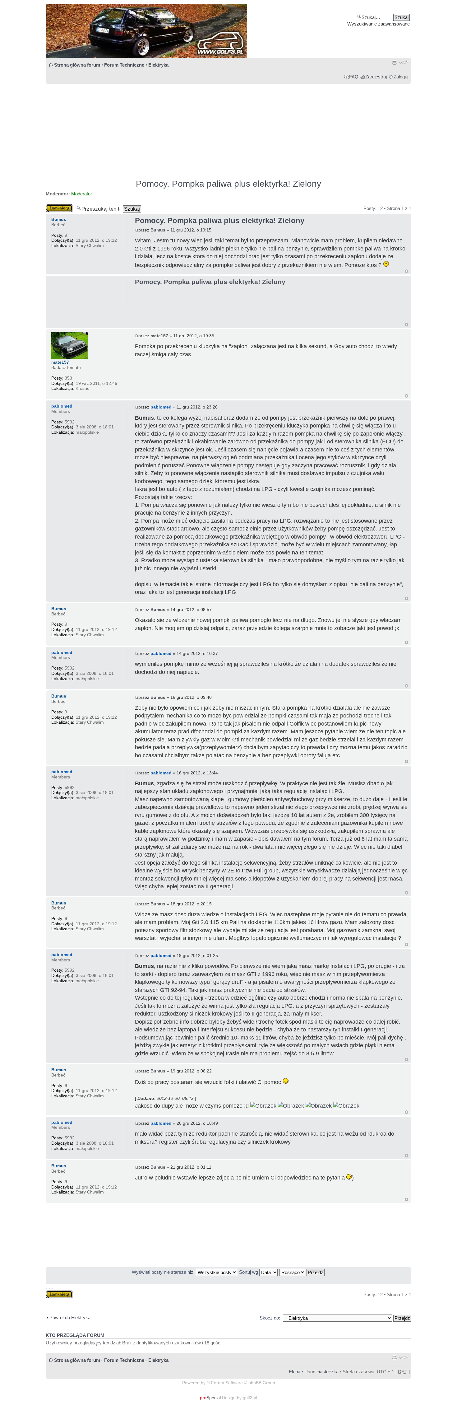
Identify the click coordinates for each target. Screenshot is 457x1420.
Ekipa (294, 1371)
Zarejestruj (376, 76)
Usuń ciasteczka (321, 1371)
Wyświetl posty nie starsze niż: (164, 1272)
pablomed (161, 406)
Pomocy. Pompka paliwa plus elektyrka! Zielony (228, 184)
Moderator (81, 193)
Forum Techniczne (124, 65)
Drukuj (394, 62)
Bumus (157, 229)
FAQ (353, 76)
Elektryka (158, 65)
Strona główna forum (77, 65)
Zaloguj (401, 76)
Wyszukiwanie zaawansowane (378, 23)
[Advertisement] (228, 128)
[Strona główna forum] (228, 31)
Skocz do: (270, 1317)
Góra (406, 271)
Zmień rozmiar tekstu (403, 62)
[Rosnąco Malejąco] (302, 1272)
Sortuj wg (249, 1272)
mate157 (159, 335)
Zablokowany (59, 206)
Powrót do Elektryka (69, 1317)
